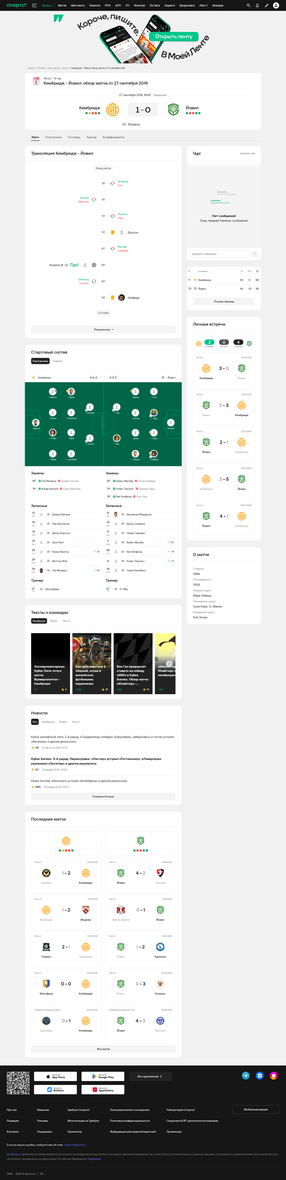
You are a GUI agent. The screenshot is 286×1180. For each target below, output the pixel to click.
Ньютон (84, 197)
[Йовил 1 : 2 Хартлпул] (193, 113)
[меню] (34, 5)
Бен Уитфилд (124, 496)
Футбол (41, 67)
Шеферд (123, 250)
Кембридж (89, 107)
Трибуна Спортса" (79, 1110)
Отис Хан (141, 496)
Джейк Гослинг (70, 481)
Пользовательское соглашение (129, 1110)
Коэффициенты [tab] (114, 137)
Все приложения (148, 1076)
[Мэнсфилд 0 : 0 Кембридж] (90, 113)
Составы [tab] (74, 137)
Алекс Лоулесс (125, 488)
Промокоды (174, 1131)
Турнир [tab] (91, 137)
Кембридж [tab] (48, 722)
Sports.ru (16, 1154)
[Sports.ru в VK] (260, 1076)
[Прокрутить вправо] (169, 664)
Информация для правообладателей (133, 1131)
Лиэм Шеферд (146, 481)
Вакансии (43, 1110)
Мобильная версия (256, 1109)
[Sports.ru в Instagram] (274, 1076)
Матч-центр (53, 67)
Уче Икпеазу (49, 481)
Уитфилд (123, 181)
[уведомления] (257, 5)
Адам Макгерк (72, 488)
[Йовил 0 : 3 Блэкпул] (190, 113)
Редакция (13, 1120)
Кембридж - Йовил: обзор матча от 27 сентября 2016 (98, 67)
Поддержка (44, 1131)
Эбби (196, 574)
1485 (38, 787)
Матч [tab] (35, 137)
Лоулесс (123, 214)
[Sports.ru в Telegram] (246, 1076)
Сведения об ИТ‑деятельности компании (192, 1120)
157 (37, 769)
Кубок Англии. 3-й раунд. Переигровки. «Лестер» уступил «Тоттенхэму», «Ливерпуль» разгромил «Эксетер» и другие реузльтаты (96, 761)
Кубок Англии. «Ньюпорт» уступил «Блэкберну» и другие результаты (79, 781)
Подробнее (94, 1159)
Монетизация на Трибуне (83, 1120)
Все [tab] (35, 722)
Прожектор (75, 1131)
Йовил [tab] (63, 722)
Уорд (121, 218)
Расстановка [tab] (40, 361)
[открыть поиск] (249, 5)
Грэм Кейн (200, 606)
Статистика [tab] (53, 137)
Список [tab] (57, 361)
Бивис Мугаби (124, 481)
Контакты (13, 1131)
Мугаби (122, 246)
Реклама (42, 1120)
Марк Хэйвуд (202, 595)
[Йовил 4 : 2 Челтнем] (199, 113)
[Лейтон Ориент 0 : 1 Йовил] (196, 113)
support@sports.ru (75, 1145)
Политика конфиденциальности (130, 1120)
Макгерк (83, 201)
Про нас (12, 1110)
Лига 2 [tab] (76, 722)
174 (37, 747)
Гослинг (84, 283)
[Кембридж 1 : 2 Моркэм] (96, 113)
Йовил (192, 107)
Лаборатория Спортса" (181, 1110)
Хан (120, 185)
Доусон (133, 232)
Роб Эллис (200, 617)
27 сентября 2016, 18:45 (135, 95)
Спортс (31, 67)
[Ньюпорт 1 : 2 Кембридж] (99, 113)
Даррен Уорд (146, 488)
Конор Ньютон (50, 488)
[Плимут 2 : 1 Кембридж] (93, 113)
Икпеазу (84, 279)
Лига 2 (65, 67)
